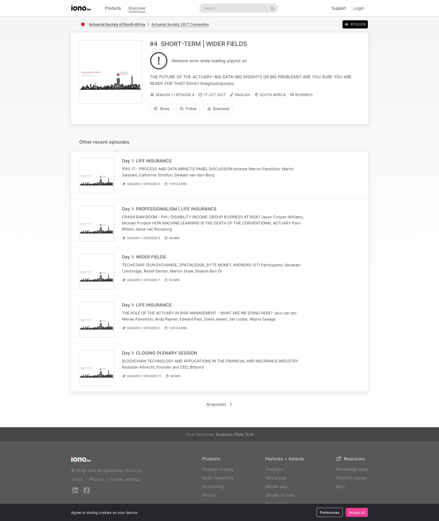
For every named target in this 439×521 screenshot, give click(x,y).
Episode (358, 24)
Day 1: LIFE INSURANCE (147, 160)
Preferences (329, 512)
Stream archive (279, 495)
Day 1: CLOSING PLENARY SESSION (159, 353)
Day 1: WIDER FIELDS (144, 256)
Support (339, 8)
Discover (137, 8)
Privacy (96, 479)
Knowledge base (352, 469)
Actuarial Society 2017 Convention (180, 24)
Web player (276, 477)
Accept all (357, 512)
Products (113, 8)
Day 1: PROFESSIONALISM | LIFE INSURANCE (169, 208)
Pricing (208, 495)
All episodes (216, 404)
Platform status (351, 477)
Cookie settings (125, 479)
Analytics (274, 469)
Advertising (213, 486)
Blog (340, 486)
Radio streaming (217, 477)
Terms (77, 479)
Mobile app (276, 486)
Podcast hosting (217, 469)
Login (358, 8)
